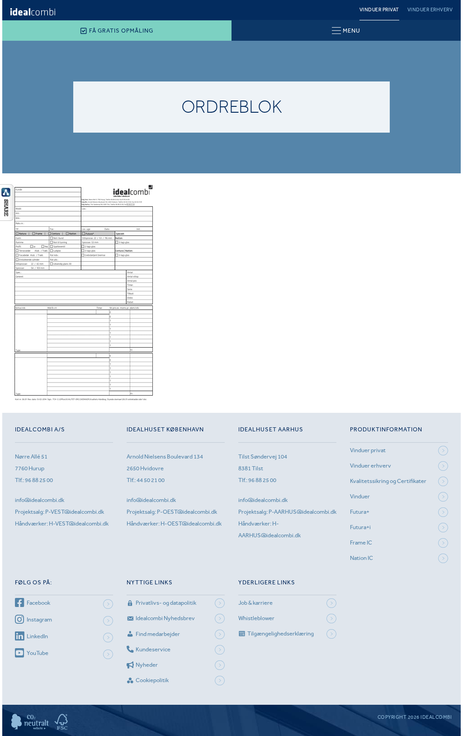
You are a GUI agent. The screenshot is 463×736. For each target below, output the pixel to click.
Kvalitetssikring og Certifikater (388, 481)
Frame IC (361, 542)
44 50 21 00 (151, 480)
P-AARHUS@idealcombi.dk (302, 511)
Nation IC (361, 557)
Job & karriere (255, 602)
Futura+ (359, 511)
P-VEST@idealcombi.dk (74, 511)
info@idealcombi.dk (39, 500)
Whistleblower (256, 618)
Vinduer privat (379, 10)
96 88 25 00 (39, 480)
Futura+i (360, 527)
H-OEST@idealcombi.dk (191, 523)
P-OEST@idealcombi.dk (187, 511)
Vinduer (360, 496)
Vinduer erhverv (430, 10)
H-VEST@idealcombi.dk (79, 523)
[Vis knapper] (7, 218)
